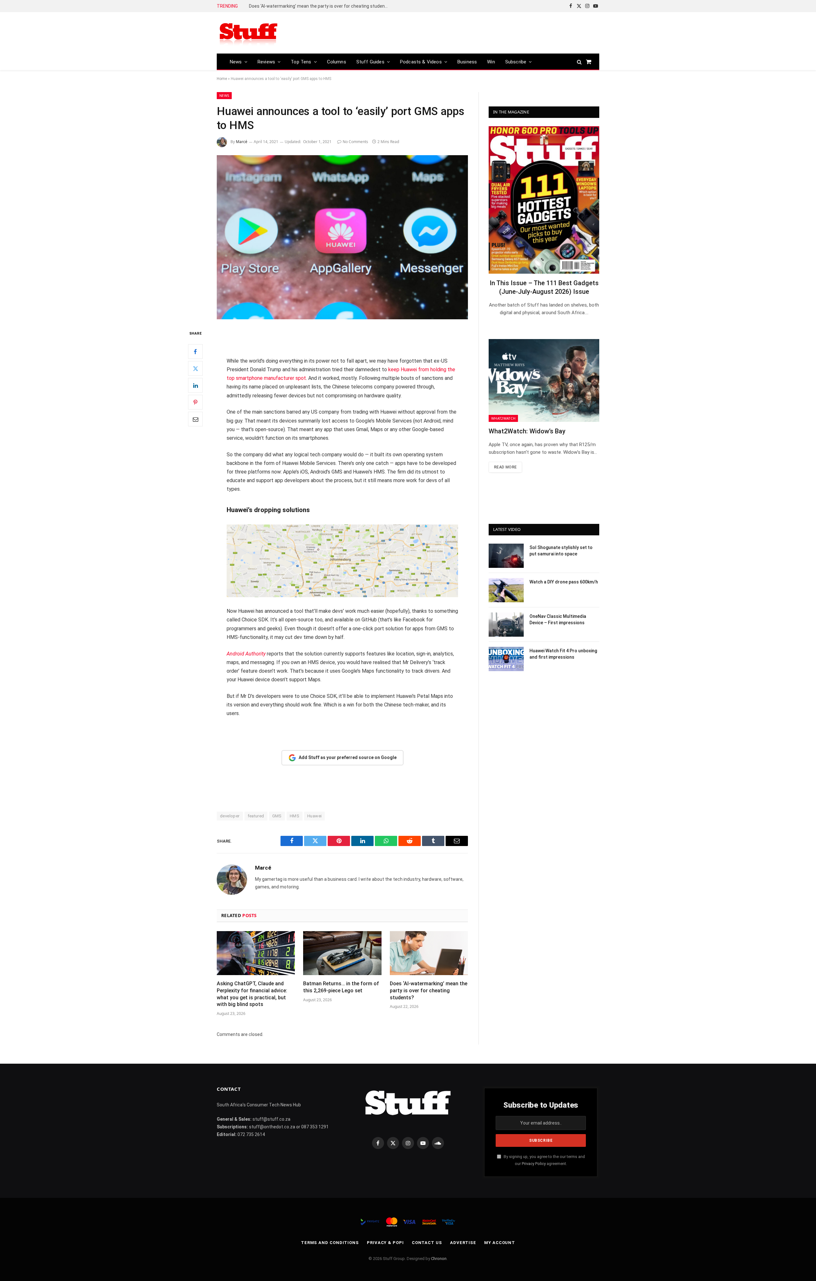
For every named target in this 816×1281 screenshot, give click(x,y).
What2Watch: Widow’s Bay (527, 431)
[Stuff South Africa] (248, 33)
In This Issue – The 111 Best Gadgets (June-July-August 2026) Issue (544, 287)
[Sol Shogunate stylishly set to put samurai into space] (506, 556)
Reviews (266, 62)
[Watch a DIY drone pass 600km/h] (506, 590)
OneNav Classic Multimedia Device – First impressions (557, 619)
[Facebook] (195, 351)
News (236, 62)
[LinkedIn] (195, 385)
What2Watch (503, 418)
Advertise (463, 1242)
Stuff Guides (370, 62)
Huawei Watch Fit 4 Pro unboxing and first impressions (563, 654)
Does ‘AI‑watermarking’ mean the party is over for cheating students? (320, 6)
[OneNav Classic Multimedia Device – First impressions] (506, 624)
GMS (277, 816)
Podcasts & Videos (421, 62)
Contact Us (427, 1242)
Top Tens (301, 62)
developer (230, 816)
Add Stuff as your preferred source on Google (348, 757)
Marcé (241, 141)
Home (222, 78)
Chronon (439, 1258)
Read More (505, 467)
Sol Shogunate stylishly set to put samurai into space (561, 550)
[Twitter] (195, 368)
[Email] (195, 419)
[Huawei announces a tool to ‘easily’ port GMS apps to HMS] (342, 237)
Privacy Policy (534, 1163)
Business (467, 62)
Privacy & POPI (385, 1242)
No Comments (355, 141)
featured (256, 816)
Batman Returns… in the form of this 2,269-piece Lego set (341, 987)
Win (491, 62)
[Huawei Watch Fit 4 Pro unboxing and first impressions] (506, 659)
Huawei (314, 816)
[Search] (579, 61)
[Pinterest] (195, 402)
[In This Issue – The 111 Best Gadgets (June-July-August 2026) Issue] (544, 200)
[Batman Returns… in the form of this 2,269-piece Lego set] (342, 953)
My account (499, 1242)
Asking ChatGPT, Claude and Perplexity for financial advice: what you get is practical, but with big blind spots (252, 994)
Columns (336, 62)
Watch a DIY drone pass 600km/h (563, 581)
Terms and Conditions (330, 1242)
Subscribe (516, 62)
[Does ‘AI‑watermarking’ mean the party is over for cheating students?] (429, 953)
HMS (294, 816)
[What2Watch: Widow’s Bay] (544, 380)
